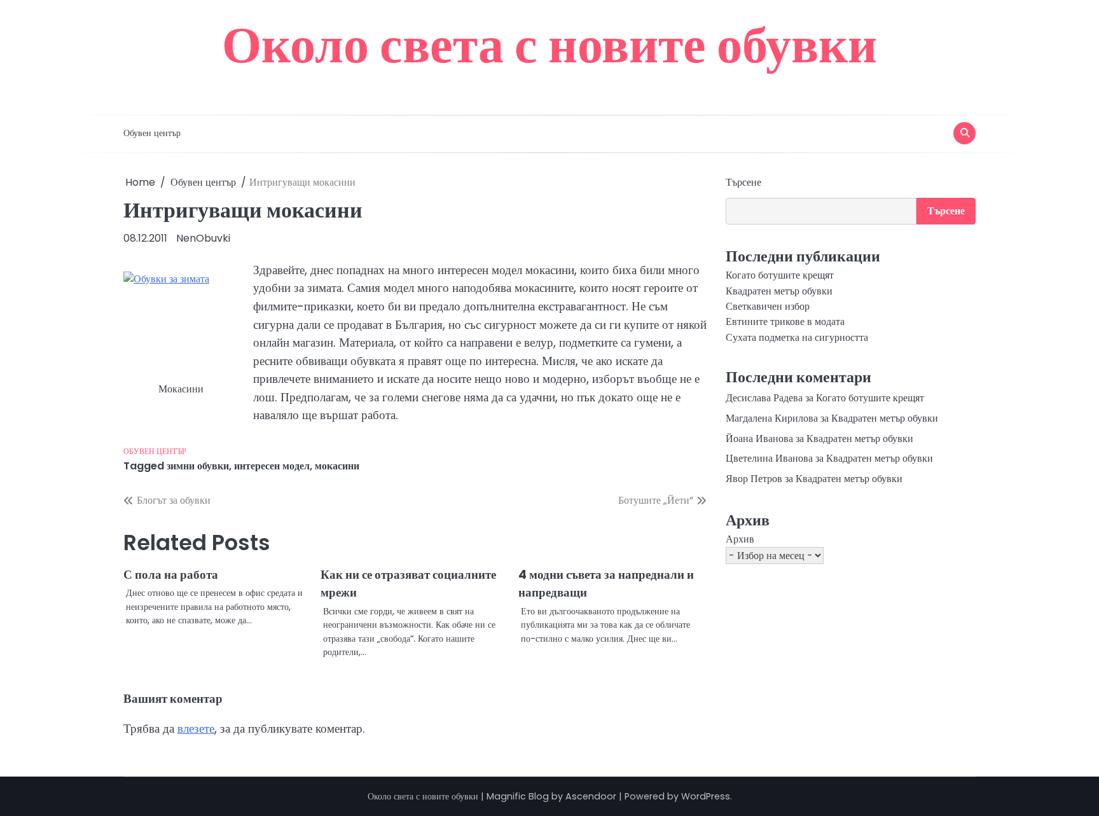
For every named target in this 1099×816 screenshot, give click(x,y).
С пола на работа (170, 574)
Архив (740, 539)
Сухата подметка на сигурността (797, 337)
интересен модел (272, 466)
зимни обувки (198, 466)
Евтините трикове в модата (785, 321)
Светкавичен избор (768, 306)
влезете (195, 728)
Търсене (743, 182)
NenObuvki (203, 238)
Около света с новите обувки (549, 44)
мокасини (337, 466)
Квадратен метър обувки (779, 291)
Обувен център (152, 133)
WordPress (705, 796)
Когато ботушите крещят (780, 275)
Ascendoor (590, 796)
